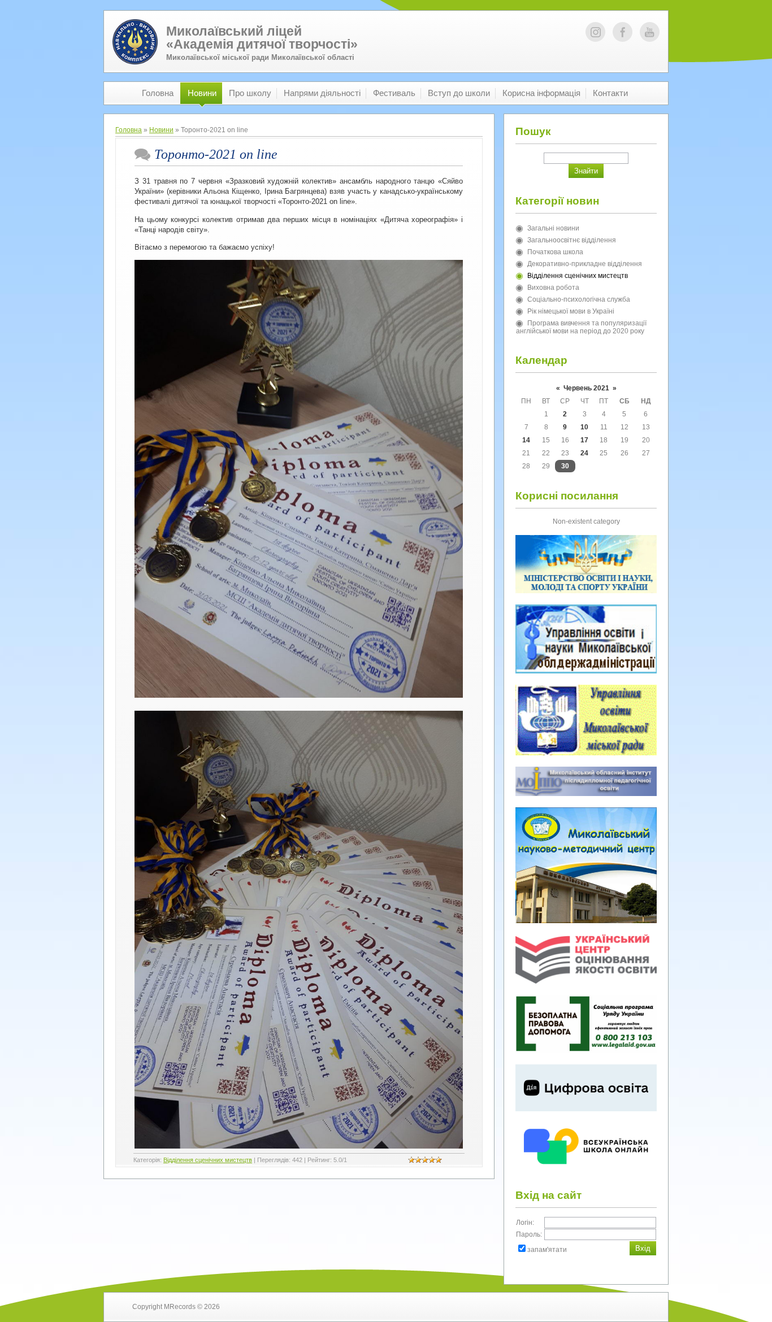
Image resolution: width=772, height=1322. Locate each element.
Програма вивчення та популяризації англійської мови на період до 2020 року (581, 327)
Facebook (622, 32)
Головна (128, 130)
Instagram (595, 32)
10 (584, 427)
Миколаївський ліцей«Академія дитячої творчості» (262, 37)
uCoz (631, 1307)
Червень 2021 (586, 388)
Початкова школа (555, 252)
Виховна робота (553, 288)
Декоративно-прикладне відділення (584, 264)
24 (584, 453)
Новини (161, 130)
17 (584, 440)
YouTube (650, 32)
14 (526, 440)
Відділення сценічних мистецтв (207, 1159)
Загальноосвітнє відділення (571, 240)
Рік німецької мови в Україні (570, 311)
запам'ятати (547, 1250)
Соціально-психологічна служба (578, 299)
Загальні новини (553, 228)
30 (565, 466)
